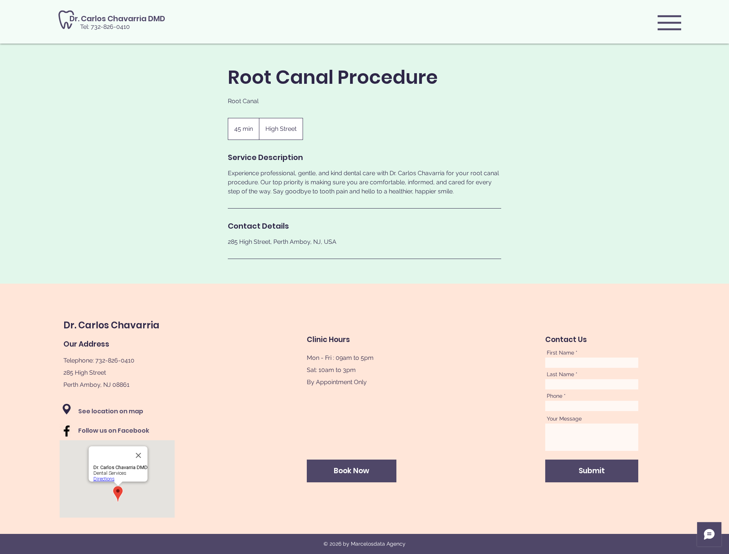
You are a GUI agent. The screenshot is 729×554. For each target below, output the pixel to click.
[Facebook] (66, 431)
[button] (669, 22)
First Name (560, 352)
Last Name (560, 374)
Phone (554, 396)
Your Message (564, 418)
